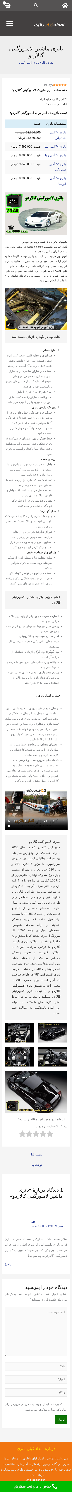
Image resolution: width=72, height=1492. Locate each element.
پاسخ (8, 1264)
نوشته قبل (36, 1154)
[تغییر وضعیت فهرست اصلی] (10, 24)
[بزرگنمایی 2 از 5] (29, 1027)
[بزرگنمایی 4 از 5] (29, 1052)
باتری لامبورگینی (29, 62)
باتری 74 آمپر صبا (55, 146)
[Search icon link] (36, 6)
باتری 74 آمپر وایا (55, 155)
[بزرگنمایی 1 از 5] (62, 1027)
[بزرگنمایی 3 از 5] (62, 1052)
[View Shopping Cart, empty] (8, 5)
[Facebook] (65, 5)
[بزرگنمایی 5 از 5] (62, 1076)
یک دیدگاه (47, 62)
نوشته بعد (36, 1165)
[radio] (49, 1134)
